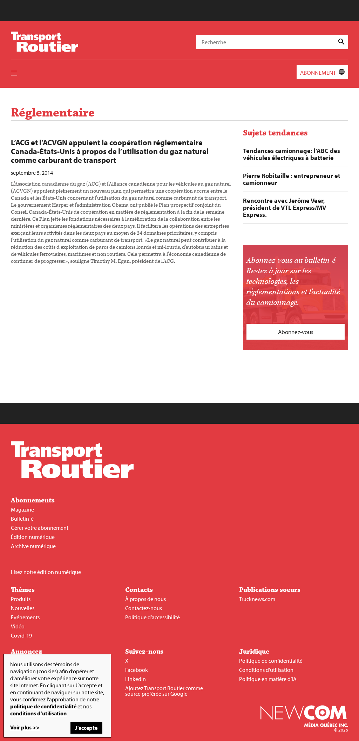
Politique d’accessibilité (152, 617)
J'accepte (86, 727)
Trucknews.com (257, 598)
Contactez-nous (143, 608)
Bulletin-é (22, 518)
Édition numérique (33, 536)
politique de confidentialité (43, 706)
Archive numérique (33, 545)
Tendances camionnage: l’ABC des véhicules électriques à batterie (291, 154)
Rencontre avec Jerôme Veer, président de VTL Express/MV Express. (284, 207)
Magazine (22, 509)
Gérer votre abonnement (39, 527)
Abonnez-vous (295, 331)
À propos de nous (145, 598)
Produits (21, 598)
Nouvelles (22, 608)
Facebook (136, 669)
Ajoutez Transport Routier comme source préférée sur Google (164, 691)
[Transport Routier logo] (72, 476)
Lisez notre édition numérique (46, 571)
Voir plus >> (25, 727)
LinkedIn (135, 678)
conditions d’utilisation (38, 713)
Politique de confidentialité (271, 660)
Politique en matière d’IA (268, 678)
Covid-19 (21, 635)
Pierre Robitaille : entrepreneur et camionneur (291, 179)
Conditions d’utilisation (266, 669)
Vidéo (18, 626)
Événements (25, 617)
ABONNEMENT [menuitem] (318, 72)
